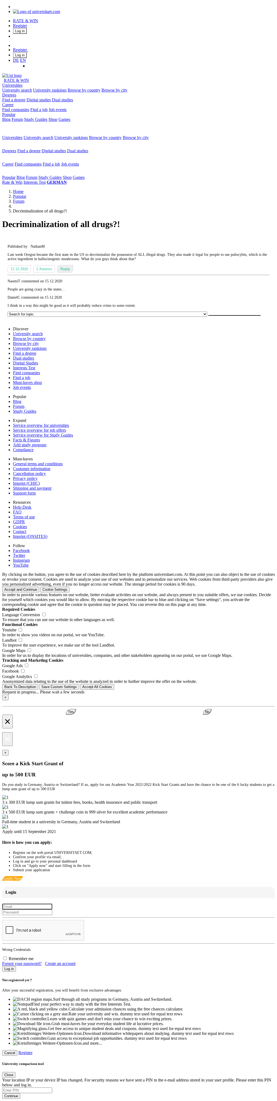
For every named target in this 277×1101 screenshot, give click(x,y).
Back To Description (20, 687)
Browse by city (114, 90)
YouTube (21, 565)
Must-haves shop (27, 382)
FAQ (17, 512)
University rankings (50, 90)
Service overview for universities (41, 425)
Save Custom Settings (59, 687)
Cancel (9, 1053)
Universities (12, 85)
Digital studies (39, 100)
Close (8, 1075)
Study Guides (35, 119)
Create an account (60, 963)
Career (8, 104)
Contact (19, 531)
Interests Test (35, 182)
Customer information (31, 468)
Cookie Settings (54, 589)
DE (16, 60)
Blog (6, 119)
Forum (17, 119)
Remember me (21, 958)
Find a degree (13, 100)
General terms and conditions (38, 463)
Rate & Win (12, 182)
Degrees (9, 95)
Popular (8, 114)
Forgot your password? (22, 963)
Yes (71, 712)
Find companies (15, 109)
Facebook (21, 550)
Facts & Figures (26, 440)
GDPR (19, 521)
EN (23, 60)
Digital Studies (25, 363)
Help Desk (22, 507)
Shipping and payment (32, 488)
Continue (11, 1096)
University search (17, 90)
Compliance (23, 449)
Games (64, 119)
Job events (58, 109)
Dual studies (62, 100)
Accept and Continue (20, 589)
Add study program (29, 445)
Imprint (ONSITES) (30, 536)
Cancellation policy (29, 473)
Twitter (19, 555)
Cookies (20, 526)
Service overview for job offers (39, 430)
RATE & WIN (25, 20)
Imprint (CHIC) (26, 483)
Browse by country (84, 90)
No (207, 712)
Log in (20, 31)
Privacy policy (25, 478)
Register (20, 25)
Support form (24, 493)
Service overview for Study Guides (43, 435)
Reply (65, 269)
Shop (52, 119)
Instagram (21, 560)
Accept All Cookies (97, 687)
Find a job (39, 109)
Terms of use (24, 517)
